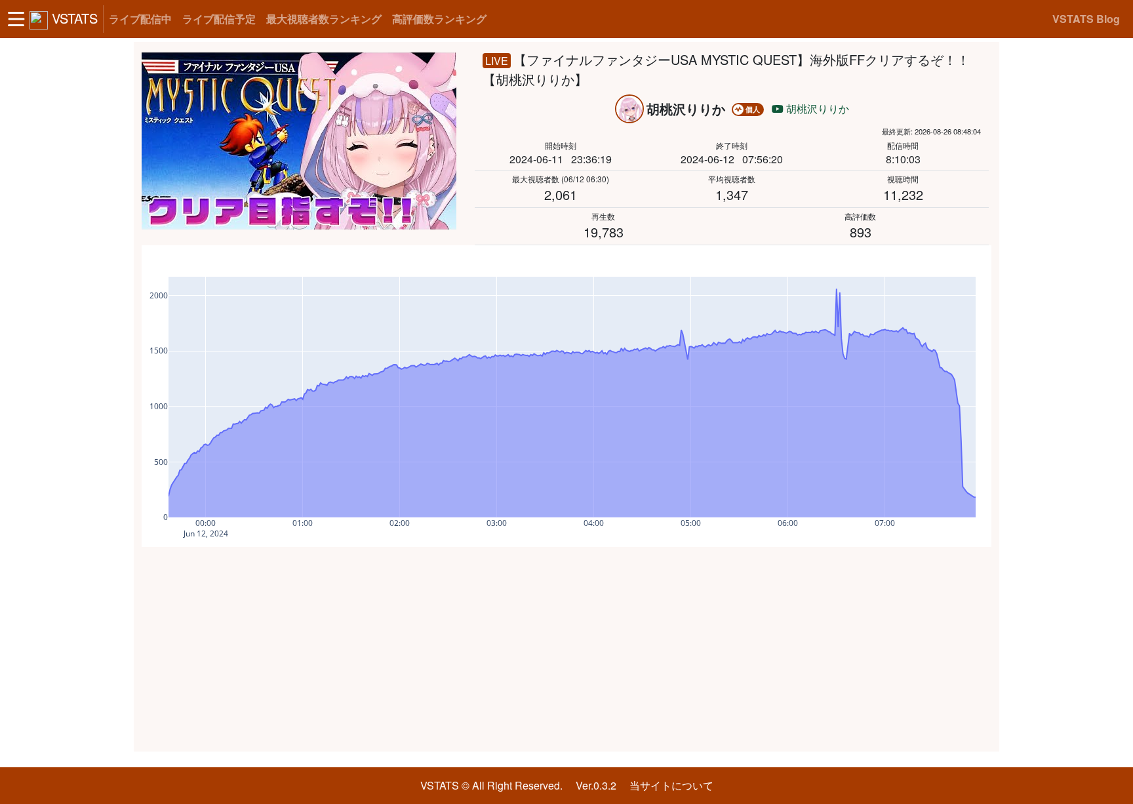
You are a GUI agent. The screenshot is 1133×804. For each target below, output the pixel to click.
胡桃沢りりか (816, 108)
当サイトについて (671, 785)
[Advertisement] (566, 649)
